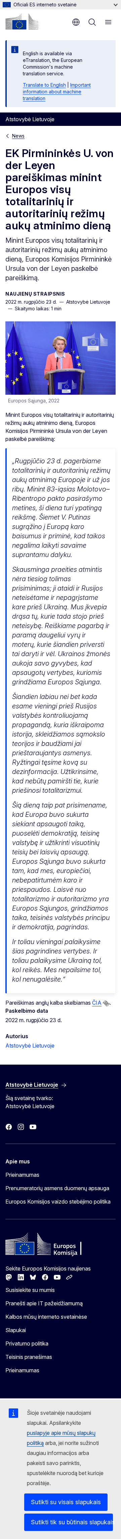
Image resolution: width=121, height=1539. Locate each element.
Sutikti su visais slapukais (66, 1502)
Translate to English (44, 85)
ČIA (97, 1002)
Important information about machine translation (57, 91)
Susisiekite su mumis (30, 1290)
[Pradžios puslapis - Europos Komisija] (21, 21)
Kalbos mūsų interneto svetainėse (46, 1316)
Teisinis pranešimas (28, 1357)
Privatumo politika (26, 1343)
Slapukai (15, 1330)
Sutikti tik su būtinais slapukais (72, 1522)
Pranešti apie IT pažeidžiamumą (44, 1303)
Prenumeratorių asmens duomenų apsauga (57, 1188)
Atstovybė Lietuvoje (29, 1045)
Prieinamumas (22, 1174)
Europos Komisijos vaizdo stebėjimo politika (58, 1201)
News (18, 136)
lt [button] (76, 22)
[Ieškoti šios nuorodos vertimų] (106, 1003)
